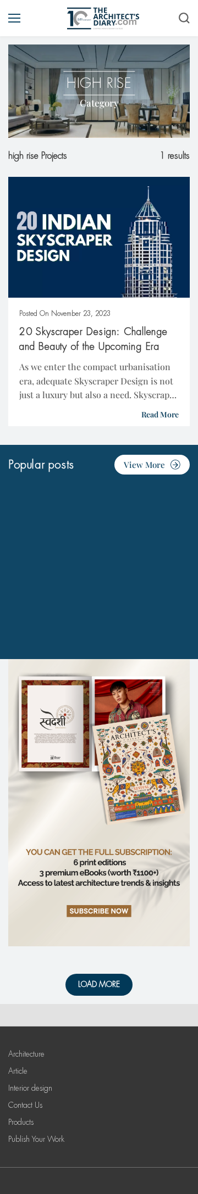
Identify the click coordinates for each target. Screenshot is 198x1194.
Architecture (26, 1054)
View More (144, 464)
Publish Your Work (36, 1139)
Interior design (30, 1088)
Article (18, 1071)
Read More (160, 414)
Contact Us (25, 1105)
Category (99, 103)
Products (21, 1122)
